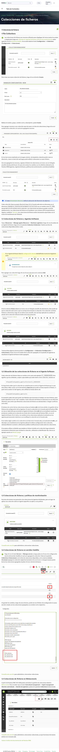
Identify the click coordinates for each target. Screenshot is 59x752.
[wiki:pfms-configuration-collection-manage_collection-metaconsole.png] (30, 711)
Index (19, 751)
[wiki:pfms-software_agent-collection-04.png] (30, 332)
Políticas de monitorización (44, 39)
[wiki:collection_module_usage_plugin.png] (30, 463)
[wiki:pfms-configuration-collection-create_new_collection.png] (30, 100)
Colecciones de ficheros (41, 15)
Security (54, 751)
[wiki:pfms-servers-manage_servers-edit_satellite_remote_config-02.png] (30, 640)
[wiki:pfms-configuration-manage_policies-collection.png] (30, 523)
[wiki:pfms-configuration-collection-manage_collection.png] (30, 60)
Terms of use (39, 751)
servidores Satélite (16, 41)
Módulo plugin (17, 432)
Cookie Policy (47, 751)
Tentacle (14, 212)
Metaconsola (5, 684)
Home (4, 15)
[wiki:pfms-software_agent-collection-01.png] (30, 240)
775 (38, 3)
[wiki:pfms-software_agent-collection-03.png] (30, 290)
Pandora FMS (10, 15)
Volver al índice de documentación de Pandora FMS (16, 740)
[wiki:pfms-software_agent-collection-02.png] (31, 263)
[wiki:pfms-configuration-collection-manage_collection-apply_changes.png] (30, 184)
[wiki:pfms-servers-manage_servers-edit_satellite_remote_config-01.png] (30, 582)
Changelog (25, 751)
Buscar (30, 3)
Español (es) (48, 3)
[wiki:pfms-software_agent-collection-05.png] (30, 362)
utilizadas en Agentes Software (27, 39)
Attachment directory (16, 200)
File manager (32, 751)
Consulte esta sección (8, 545)
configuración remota (29, 253)
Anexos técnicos (28, 15)
